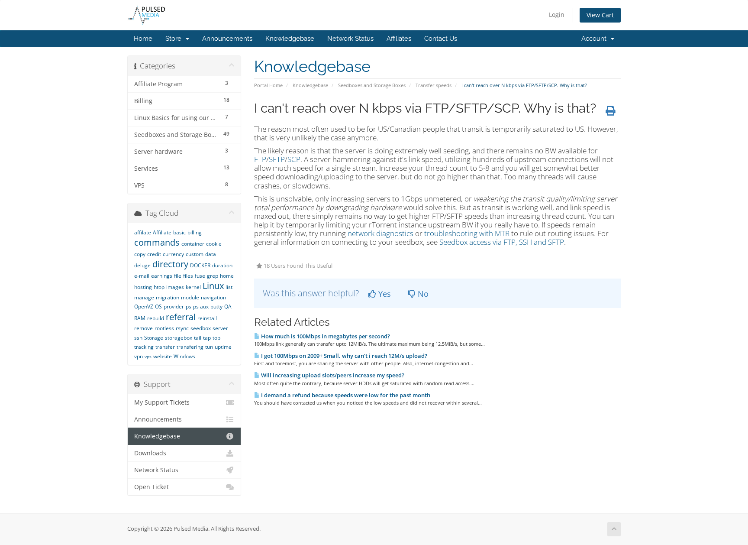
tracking (144, 346)
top (216, 337)
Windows (184, 356)
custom (194, 254)
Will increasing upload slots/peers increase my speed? (332, 375)
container (192, 243)
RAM (139, 318)
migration (167, 297)
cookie (214, 243)
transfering (190, 346)
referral (181, 317)
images (175, 287)
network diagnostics (380, 233)
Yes (383, 294)
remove (143, 328)
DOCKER (200, 265)
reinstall (207, 318)
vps (148, 357)
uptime (223, 346)
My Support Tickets (162, 402)
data (210, 254)
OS (158, 306)
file (177, 275)
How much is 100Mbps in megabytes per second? (325, 336)
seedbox (200, 328)
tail (197, 337)
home (227, 275)
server (220, 328)
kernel (193, 287)
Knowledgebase (289, 38)
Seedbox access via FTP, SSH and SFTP (501, 242)
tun (209, 346)
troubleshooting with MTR (466, 233)
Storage (153, 337)
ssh (138, 337)
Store (175, 38)
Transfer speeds (433, 85)
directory (170, 264)
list (229, 287)
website (162, 356)
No (422, 294)
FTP (260, 159)
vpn (138, 356)
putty (216, 306)
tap (207, 337)
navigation (213, 297)
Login (556, 14)
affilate (142, 232)
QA (228, 306)
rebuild (155, 318)
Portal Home (268, 85)
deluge (142, 265)
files (188, 275)
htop (159, 287)
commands (157, 242)
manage (144, 297)
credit (154, 254)
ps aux (201, 306)
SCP (293, 159)
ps (188, 306)
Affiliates (399, 38)
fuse (200, 275)
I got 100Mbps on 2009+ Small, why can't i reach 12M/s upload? (343, 356)
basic (179, 232)
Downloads (150, 453)
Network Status (350, 38)
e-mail (141, 275)
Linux (213, 286)
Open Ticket (151, 487)
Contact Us (440, 38)
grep (212, 275)
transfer (165, 346)
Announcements (227, 38)
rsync (182, 328)
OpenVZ (143, 306)
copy (139, 254)
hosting (143, 287)
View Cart (600, 15)
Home (143, 38)
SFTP (277, 159)
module (190, 297)
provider (174, 306)
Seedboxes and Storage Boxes (372, 85)
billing (194, 232)
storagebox (178, 337)
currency (173, 254)
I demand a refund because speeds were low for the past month (345, 395)
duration (222, 265)
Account (595, 38)
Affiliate (162, 232)
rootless (164, 328)
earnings (161, 275)
